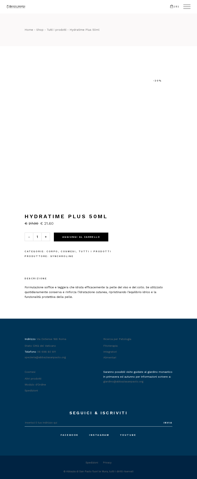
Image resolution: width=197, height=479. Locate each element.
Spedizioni (31, 390)
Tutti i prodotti (95, 251)
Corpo (52, 251)
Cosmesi (68, 251)
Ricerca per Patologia (117, 339)
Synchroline (62, 256)
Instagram (99, 435)
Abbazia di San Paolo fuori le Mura (87, 471)
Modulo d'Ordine (35, 384)
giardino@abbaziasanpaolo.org (123, 381)
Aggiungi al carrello (81, 237)
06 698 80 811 (46, 351)
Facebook (69, 435)
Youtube (128, 435)
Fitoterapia (110, 345)
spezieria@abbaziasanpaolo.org (45, 357)
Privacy (107, 462)
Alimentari (109, 357)
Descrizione (36, 278)
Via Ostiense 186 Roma (51, 339)
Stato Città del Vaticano (40, 345)
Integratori (110, 351)
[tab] (36, 279)
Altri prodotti (33, 378)
